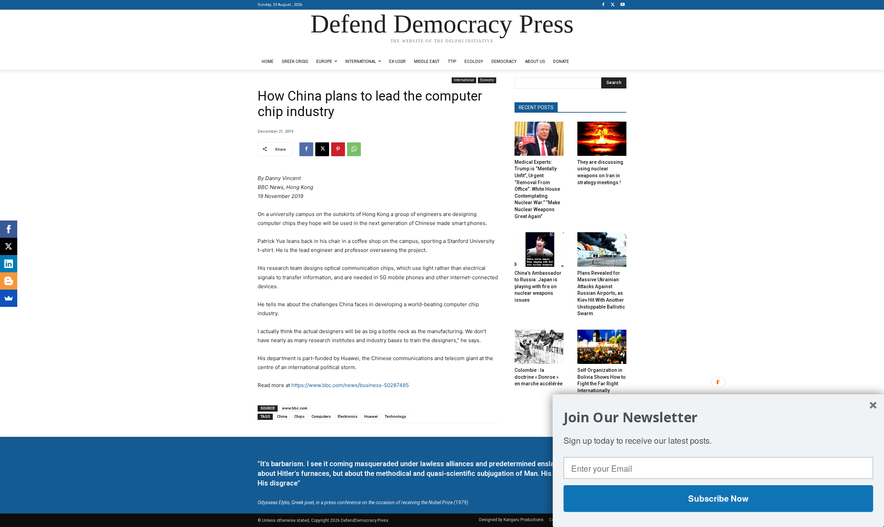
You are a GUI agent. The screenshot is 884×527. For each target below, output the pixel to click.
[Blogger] (8, 281)
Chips (299, 416)
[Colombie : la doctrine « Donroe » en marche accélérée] (539, 347)
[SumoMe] (8, 298)
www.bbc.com (294, 408)
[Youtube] (622, 5)
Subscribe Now (718, 498)
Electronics (347, 416)
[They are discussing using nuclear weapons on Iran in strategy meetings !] (601, 139)
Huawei (371, 416)
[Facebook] (603, 5)
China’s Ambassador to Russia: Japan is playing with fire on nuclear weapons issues (538, 286)
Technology (395, 416)
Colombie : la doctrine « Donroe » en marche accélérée (539, 376)
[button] (718, 417)
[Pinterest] (338, 149)
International (464, 80)
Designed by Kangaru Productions (284, 48)
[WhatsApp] (354, 149)
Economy (487, 80)
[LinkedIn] (8, 263)
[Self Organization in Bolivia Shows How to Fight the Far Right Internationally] (601, 347)
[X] (613, 5)
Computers (321, 416)
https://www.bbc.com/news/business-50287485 (350, 385)
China (282, 416)
